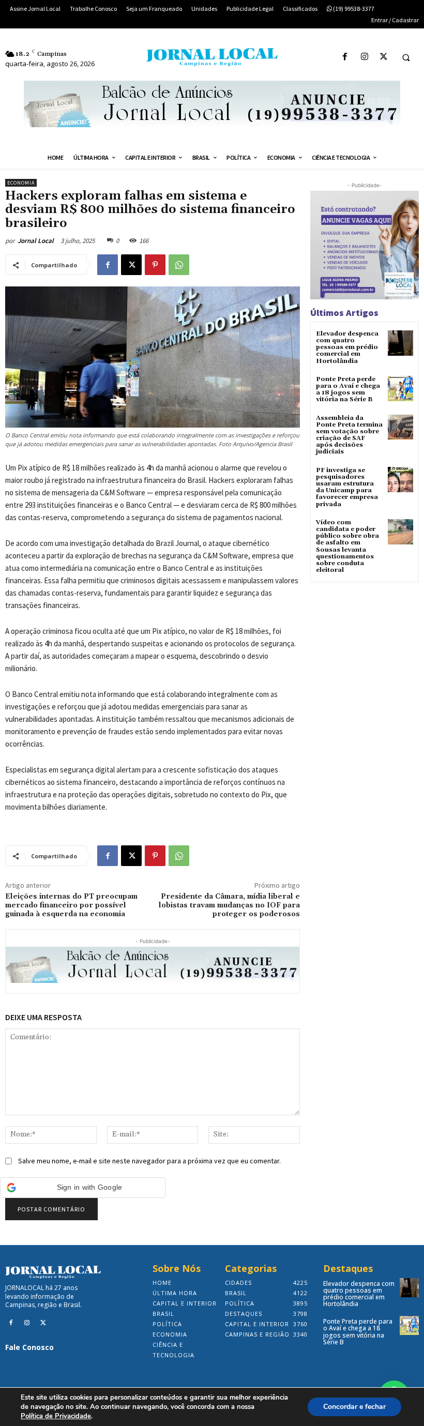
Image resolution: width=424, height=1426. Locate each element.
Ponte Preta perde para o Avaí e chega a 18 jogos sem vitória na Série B (348, 389)
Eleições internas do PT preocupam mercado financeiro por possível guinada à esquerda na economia (71, 905)
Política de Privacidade (56, 1416)
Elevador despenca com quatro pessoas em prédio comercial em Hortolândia (347, 347)
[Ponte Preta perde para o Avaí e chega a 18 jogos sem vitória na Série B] (400, 388)
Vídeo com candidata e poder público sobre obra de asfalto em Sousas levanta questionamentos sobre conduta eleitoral (347, 546)
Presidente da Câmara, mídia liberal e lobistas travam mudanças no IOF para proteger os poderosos (229, 905)
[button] (406, 57)
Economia (21, 182)
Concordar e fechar (354, 1407)
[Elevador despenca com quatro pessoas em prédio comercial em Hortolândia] (400, 343)
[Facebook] (345, 57)
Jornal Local (36, 240)
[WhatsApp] (179, 264)
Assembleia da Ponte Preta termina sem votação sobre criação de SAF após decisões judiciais (349, 435)
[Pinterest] (155, 264)
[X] (383, 57)
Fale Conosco (29, 1347)
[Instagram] (364, 57)
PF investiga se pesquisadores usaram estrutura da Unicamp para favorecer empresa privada (347, 487)
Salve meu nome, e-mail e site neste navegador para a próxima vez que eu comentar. (149, 1160)
